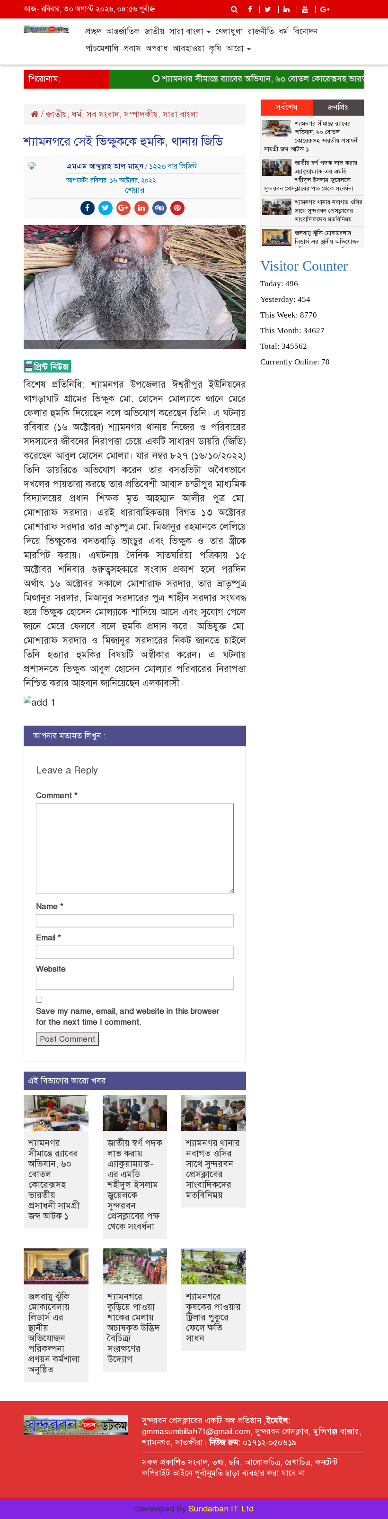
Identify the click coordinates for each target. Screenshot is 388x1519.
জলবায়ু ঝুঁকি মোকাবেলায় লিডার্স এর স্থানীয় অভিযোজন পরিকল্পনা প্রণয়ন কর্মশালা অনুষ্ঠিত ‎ (54, 1333)
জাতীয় (154, 31)
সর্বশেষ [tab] (286, 107)
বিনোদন (305, 31)
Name (49, 906)
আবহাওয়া (188, 49)
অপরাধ (157, 49)
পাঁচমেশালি (102, 49)
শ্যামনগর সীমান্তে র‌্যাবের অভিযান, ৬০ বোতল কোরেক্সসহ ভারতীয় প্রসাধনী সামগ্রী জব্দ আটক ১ (53, 1179)
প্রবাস (132, 49)
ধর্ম (283, 31)
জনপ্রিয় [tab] (338, 107)
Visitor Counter (304, 265)
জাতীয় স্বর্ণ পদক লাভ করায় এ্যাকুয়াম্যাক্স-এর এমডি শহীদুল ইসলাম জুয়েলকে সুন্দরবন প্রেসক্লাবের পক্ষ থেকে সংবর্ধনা (134, 1184)
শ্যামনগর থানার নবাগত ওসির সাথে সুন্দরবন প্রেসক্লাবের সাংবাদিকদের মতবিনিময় (213, 1169)
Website (51, 969)
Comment (57, 795)
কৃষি (215, 49)
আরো (236, 49)
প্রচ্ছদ (93, 31)
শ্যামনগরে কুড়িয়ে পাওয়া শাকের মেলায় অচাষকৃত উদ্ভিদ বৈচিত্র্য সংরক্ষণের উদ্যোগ (133, 1327)
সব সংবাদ (103, 114)
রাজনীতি (261, 31)
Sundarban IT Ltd (221, 1509)
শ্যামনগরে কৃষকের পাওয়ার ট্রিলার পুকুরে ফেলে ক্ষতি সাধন (213, 1317)
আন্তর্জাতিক (123, 31)
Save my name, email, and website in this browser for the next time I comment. (127, 1016)
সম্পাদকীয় (141, 114)
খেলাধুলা (229, 31)
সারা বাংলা (187, 31)
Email (48, 938)
